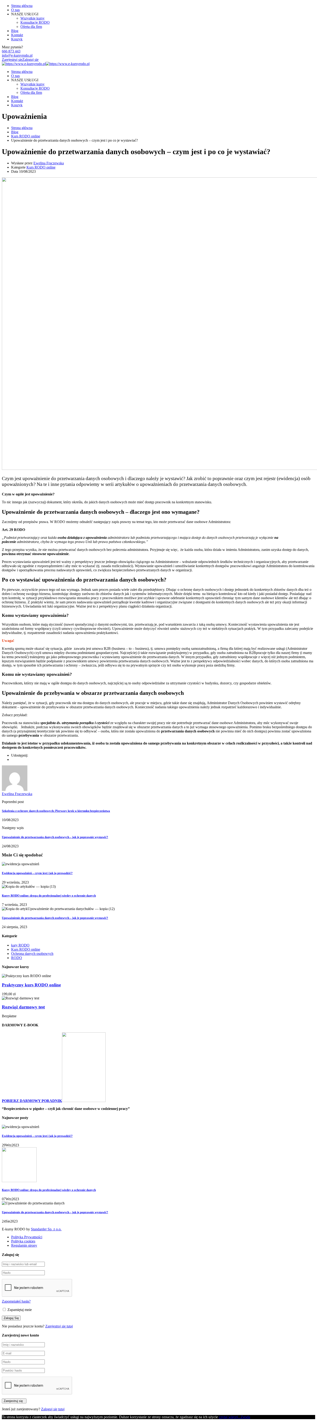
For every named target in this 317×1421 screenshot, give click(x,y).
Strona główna (21, 6)
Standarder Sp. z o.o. (46, 1229)
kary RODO (20, 945)
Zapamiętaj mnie (19, 1310)
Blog (14, 31)
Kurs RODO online (40, 167)
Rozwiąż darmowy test (23, 1007)
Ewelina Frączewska (48, 163)
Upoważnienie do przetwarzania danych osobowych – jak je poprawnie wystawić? (55, 837)
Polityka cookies (23, 1241)
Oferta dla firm (31, 27)
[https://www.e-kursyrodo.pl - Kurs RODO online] (24, 64)
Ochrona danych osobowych (32, 954)
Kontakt (17, 35)
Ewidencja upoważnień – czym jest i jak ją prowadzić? (37, 873)
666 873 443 (11, 51)
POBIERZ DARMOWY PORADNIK (32, 1101)
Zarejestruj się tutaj (59, 1326)
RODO (16, 958)
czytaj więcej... (230, 1417)
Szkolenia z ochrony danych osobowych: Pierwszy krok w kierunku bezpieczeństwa (56, 811)
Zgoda (245, 1417)
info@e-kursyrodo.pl (17, 55)
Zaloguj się (30, 60)
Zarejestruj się (12, 60)
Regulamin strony (24, 1245)
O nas (15, 10)
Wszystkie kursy (32, 18)
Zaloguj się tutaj (53, 1409)
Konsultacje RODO (35, 22)
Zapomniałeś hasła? (16, 1301)
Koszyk (17, 39)
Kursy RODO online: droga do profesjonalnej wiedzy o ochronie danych (49, 895)
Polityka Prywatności (26, 1237)
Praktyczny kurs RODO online (31, 984)
